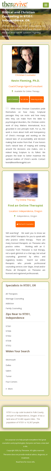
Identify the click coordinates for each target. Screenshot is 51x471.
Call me (25, 99)
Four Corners (11, 381)
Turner (9, 376)
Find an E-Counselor (26, 224)
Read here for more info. (25, 462)
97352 (8, 345)
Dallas (8, 365)
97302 (8, 336)
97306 (8, 331)
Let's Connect (13, 99)
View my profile (37, 99)
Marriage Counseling (15, 298)
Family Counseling (14, 308)
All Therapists (12, 294)
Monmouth (11, 359)
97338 (8, 340)
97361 (8, 326)
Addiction (10, 303)
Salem (8, 370)
